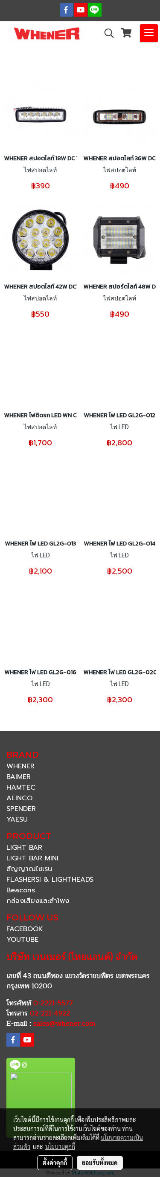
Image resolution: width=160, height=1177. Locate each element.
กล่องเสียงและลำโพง (37, 901)
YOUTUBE (22, 940)
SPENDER (21, 809)
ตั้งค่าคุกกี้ (55, 1162)
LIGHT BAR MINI (32, 858)
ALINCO (19, 798)
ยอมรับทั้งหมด (100, 1162)
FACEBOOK (24, 929)
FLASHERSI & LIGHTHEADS (49, 879)
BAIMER (18, 777)
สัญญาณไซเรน (29, 869)
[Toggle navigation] (149, 33)
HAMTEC (20, 787)
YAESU (17, 819)
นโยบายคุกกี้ (60, 1146)
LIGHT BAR (24, 847)
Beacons (20, 890)
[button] (106, 33)
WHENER (20, 766)
